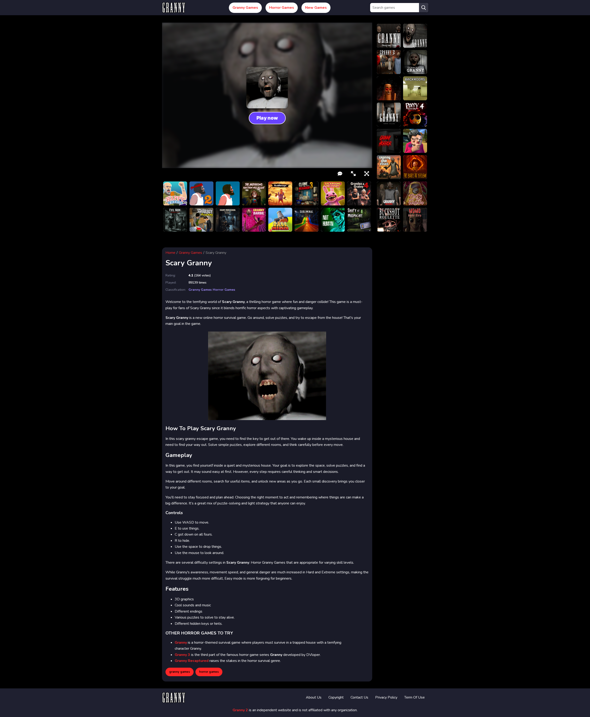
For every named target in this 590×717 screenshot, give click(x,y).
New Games (316, 7)
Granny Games (245, 7)
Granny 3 (182, 654)
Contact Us (359, 697)
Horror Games (281, 7)
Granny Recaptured (192, 660)
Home (170, 253)
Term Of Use (414, 697)
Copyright (336, 697)
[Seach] (423, 7)
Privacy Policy (386, 697)
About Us (314, 697)
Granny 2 (240, 710)
